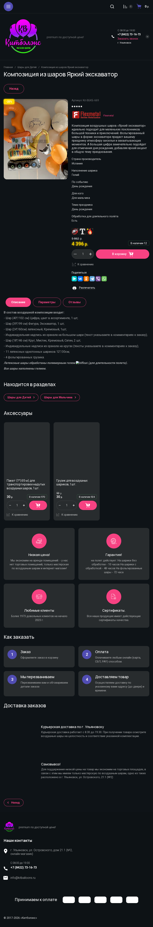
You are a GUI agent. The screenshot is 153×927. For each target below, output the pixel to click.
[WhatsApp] (104, 278)
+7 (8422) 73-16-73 (129, 34)
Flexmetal (108, 115)
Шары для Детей (27, 67)
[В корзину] (38, 505)
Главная (8, 67)
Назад (13, 88)
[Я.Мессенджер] (74, 278)
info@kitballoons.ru (22, 878)
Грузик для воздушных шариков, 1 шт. (72, 482)
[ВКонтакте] (80, 278)
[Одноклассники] (86, 278)
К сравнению (86, 264)
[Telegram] (92, 278)
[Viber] (98, 278)
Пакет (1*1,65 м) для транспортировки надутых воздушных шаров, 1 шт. (26, 484)
